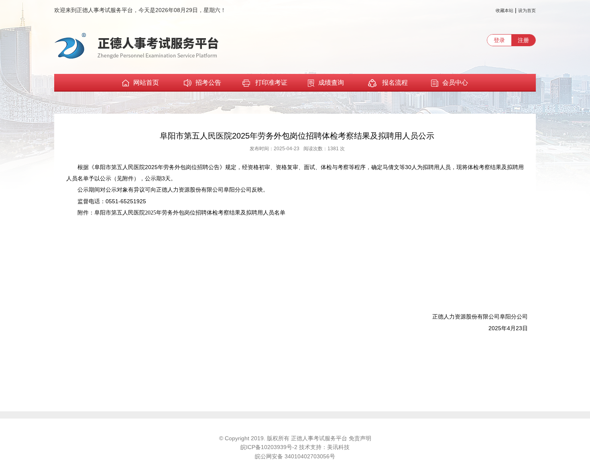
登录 (499, 40)
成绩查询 (331, 82)
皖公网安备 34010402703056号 (295, 456)
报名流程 (394, 82)
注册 (523, 40)
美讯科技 (338, 447)
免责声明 (360, 438)
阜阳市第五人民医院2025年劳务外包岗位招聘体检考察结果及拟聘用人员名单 (189, 213)
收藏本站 (504, 10)
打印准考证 (271, 82)
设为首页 (527, 10)
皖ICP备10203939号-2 (269, 447)
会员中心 (455, 82)
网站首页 (146, 82)
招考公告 (208, 82)
